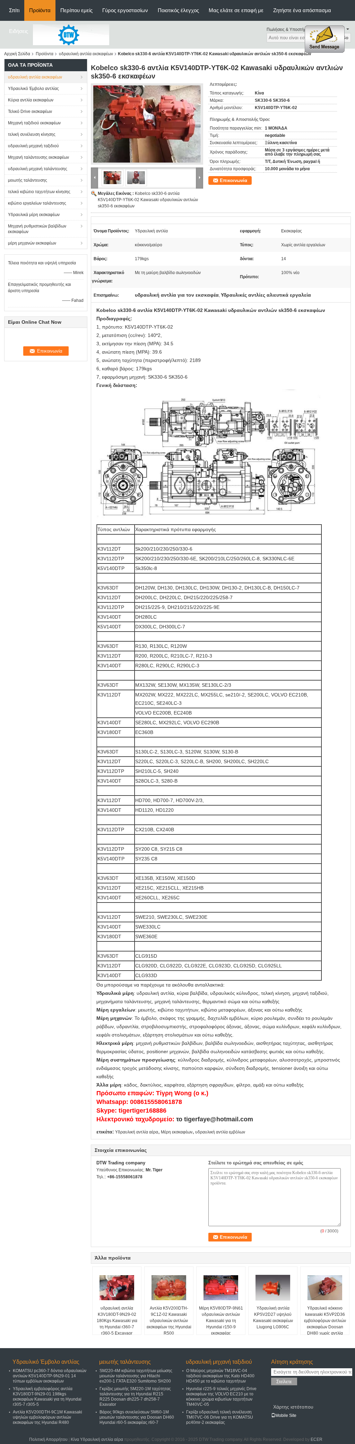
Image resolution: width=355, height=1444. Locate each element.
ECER (316, 1439)
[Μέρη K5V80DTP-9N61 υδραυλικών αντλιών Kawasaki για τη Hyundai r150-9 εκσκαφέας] (221, 1287)
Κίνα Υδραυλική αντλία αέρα (97, 1439)
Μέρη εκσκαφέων (176, 1132)
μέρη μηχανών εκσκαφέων (32, 243)
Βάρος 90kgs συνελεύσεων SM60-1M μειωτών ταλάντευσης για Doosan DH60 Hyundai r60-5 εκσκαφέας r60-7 (136, 1417)
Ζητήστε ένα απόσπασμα (302, 10)
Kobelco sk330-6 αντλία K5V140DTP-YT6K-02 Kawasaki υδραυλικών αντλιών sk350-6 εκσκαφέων (148, 199)
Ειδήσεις (18, 31)
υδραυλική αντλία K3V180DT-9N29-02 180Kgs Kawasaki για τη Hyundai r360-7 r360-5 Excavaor (117, 1321)
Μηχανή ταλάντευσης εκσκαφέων (38, 157)
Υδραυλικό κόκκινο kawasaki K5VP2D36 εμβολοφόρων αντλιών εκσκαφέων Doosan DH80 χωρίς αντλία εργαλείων (325, 1324)
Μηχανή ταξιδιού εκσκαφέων (34, 123)
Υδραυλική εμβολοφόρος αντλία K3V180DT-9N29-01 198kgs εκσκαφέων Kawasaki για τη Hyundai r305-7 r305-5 (47, 1396)
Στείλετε (284, 1381)
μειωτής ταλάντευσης (27, 180)
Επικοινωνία (233, 180)
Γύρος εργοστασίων (125, 10)
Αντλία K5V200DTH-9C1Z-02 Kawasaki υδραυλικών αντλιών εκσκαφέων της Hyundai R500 (169, 1321)
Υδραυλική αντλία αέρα (136, 1132)
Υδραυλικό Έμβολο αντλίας (33, 88)
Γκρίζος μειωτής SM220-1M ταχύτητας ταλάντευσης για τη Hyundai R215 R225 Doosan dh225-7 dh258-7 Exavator (135, 1396)
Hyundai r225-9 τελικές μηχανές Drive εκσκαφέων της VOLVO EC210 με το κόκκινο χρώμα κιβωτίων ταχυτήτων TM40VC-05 (221, 1396)
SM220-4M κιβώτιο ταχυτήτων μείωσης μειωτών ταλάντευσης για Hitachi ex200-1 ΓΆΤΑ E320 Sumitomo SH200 (135, 1376)
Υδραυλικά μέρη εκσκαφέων (34, 214)
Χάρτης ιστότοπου (293, 1407)
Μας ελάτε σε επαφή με (236, 10)
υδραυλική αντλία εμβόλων (220, 1132)
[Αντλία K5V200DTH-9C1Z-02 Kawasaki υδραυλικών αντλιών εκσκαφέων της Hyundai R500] (169, 1287)
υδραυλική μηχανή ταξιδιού (33, 145)
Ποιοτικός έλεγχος (178, 10)
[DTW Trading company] (71, 34)
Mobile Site (285, 1415)
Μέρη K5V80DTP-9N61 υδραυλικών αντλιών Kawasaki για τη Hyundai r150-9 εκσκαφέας (221, 1321)
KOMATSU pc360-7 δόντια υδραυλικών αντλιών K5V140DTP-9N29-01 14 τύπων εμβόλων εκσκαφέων (49, 1376)
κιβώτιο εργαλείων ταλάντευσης (37, 203)
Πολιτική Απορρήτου (48, 1439)
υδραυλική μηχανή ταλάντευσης (37, 168)
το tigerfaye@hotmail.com (214, 1119)
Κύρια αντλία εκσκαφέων (30, 100)
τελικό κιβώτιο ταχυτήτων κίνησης (39, 191)
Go (345, 37)
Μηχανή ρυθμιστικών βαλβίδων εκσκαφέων (37, 229)
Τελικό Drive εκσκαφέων (30, 111)
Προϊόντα (40, 10)
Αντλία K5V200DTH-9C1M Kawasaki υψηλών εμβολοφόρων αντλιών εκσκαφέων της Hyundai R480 (47, 1417)
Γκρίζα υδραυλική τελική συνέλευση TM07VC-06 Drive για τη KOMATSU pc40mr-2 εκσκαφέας (219, 1417)
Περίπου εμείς (76, 10)
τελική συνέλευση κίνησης (31, 134)
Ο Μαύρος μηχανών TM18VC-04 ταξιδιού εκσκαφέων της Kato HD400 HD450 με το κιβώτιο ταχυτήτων (220, 1376)
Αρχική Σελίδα (17, 53)
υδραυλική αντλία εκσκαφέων (86, 53)
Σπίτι (14, 10)
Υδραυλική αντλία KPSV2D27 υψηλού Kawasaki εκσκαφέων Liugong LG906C (273, 1317)
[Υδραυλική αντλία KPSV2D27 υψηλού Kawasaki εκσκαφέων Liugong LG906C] (273, 1287)
